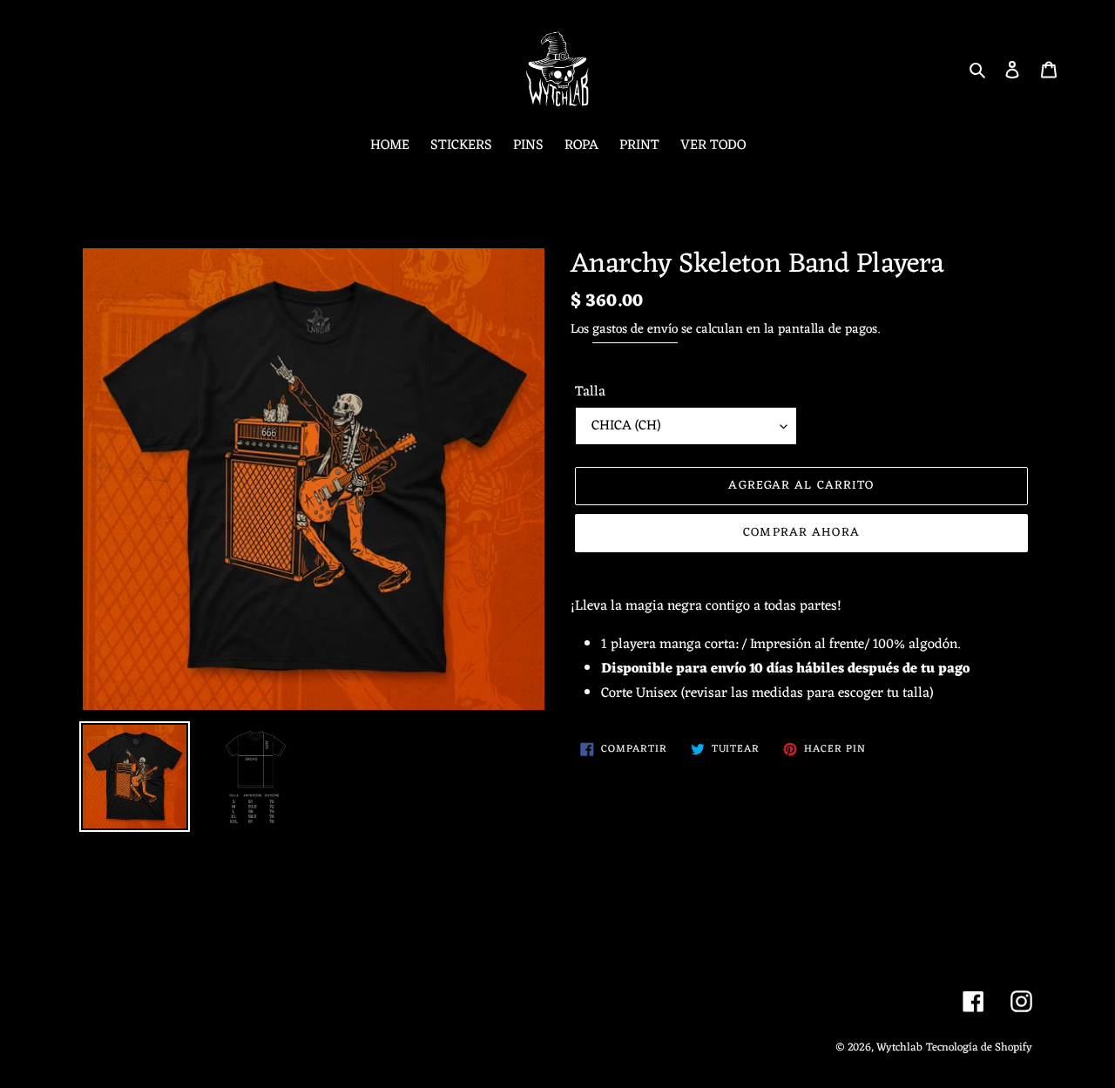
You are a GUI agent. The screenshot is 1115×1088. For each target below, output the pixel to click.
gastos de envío (635, 329)
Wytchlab (899, 1047)
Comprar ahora (801, 533)
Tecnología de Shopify (979, 1047)
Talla (590, 392)
